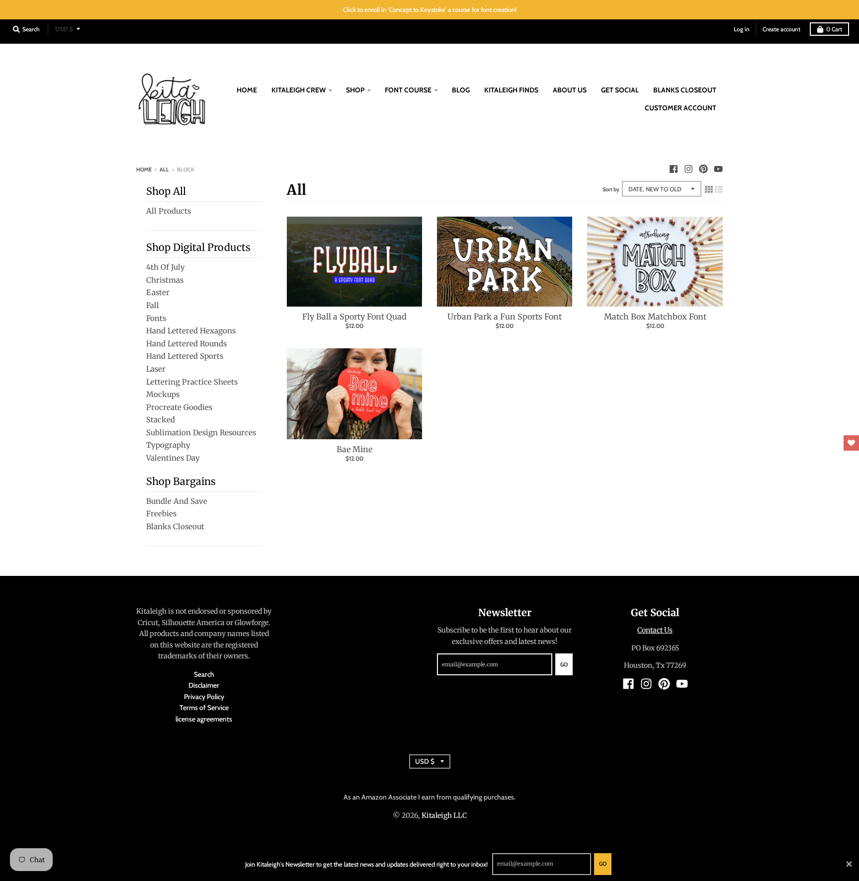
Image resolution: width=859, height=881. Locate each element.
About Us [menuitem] (570, 89)
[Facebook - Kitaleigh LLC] (673, 168)
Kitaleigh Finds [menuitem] (511, 89)
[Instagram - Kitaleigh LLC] (688, 168)
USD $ (64, 29)
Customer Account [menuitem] (680, 107)
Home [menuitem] (247, 89)
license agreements (203, 719)
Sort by (610, 189)
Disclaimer (203, 685)
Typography (168, 445)
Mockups (162, 394)
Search (204, 674)
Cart (834, 29)
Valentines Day (173, 458)
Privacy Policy (204, 696)
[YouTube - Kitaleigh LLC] (718, 168)
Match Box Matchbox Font (655, 316)
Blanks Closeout (175, 526)
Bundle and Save (176, 501)
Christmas (164, 280)
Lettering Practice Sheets (192, 382)
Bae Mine (354, 449)
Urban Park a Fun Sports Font (504, 316)
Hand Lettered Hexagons (191, 330)
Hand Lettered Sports (184, 356)
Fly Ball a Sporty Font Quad (354, 316)
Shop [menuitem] (355, 89)
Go (602, 863)
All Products (168, 211)
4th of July (165, 267)
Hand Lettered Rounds (186, 343)
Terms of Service (204, 707)
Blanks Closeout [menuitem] (684, 89)
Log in (742, 29)
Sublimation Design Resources (201, 432)
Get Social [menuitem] (620, 89)
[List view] (719, 188)
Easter (158, 292)
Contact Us (655, 630)
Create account (781, 29)
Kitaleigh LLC (444, 815)
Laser (156, 369)
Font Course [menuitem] (408, 89)
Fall (152, 305)
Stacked (160, 419)
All (164, 169)
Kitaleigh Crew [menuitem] (298, 89)
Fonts (156, 318)
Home (144, 169)
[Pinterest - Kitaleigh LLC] (703, 168)
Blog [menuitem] (461, 89)
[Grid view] (709, 188)
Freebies (161, 513)
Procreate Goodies (179, 407)
